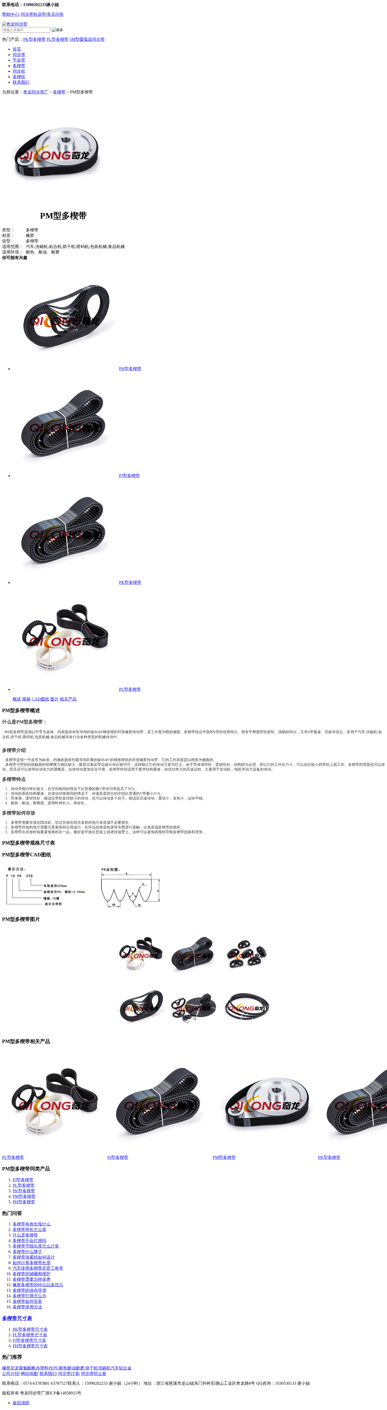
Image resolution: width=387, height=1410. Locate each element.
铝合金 (125, 1368)
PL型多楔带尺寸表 (30, 1335)
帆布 (36, 1368)
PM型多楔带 (224, 1157)
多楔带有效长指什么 (32, 1224)
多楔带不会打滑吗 (29, 1240)
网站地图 (29, 1373)
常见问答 (55, 14)
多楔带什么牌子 (27, 1251)
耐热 (63, 1368)
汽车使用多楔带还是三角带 (38, 1268)
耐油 (71, 1368)
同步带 (19, 54)
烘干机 (91, 1368)
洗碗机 (104, 1368)
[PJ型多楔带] (65, 475)
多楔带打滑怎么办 (29, 1296)
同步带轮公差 (93, 1373)
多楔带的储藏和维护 (32, 1274)
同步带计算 (68, 1373)
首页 (17, 49)
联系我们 (21, 82)
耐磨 (80, 1368)
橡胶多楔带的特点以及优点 (38, 1285)
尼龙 (15, 1368)
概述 (17, 699)
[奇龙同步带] (14, 24)
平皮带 (19, 60)
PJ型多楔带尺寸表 (29, 1340)
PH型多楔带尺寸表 (30, 1346)
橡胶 (6, 1368)
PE (50, 1368)
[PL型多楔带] (65, 689)
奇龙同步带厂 (35, 92)
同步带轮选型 (33, 14)
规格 (26, 699)
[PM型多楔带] (265, 1153)
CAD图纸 (40, 699)
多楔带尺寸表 (17, 1318)
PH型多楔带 (130, 368)
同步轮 (19, 71)
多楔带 (19, 65)
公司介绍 (10, 1373)
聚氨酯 (25, 1368)
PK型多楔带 (34, 39)
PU (56, 1368)
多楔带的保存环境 (29, 1290)
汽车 (115, 1368)
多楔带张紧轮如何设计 (34, 1257)
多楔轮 (19, 77)
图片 (54, 699)
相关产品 (68, 699)
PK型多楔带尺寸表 (30, 1329)
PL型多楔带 (57, 39)
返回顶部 (21, 1403)
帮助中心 (10, 14)
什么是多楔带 (25, 1235)
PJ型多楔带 (129, 475)
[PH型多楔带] (65, 368)
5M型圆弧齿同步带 (87, 39)
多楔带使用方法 (27, 1307)
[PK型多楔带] (65, 582)
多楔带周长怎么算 (29, 1229)
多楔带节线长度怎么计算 (36, 1246)
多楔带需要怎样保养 (32, 1279)
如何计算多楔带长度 (32, 1262)
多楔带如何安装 (27, 1301)
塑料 (44, 1368)
